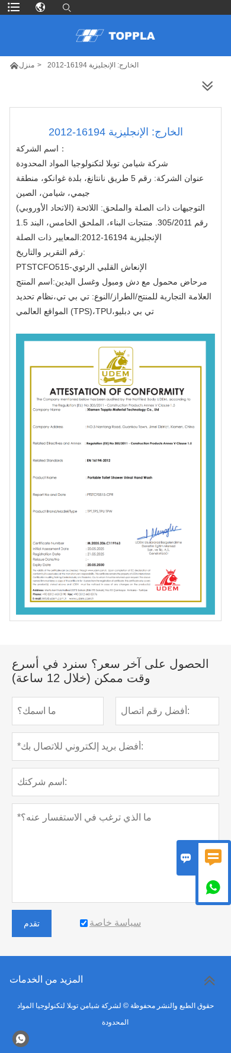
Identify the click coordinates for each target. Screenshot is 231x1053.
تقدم (32, 923)
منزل (26, 65)
